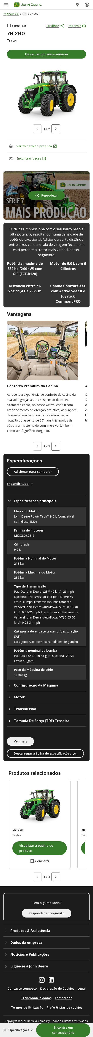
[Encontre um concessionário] (77, 4)
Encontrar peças (28, 158)
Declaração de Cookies (57, 988)
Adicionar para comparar (33, 472)
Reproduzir (49, 195)
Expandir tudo (18, 484)
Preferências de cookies (64, 1007)
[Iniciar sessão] (87, 4)
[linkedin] (51, 980)
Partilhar (52, 26)
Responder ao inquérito (46, 913)
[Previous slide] (37, 128)
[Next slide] (55, 128)
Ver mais (20, 741)
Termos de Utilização (27, 1007)
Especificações (18, 1030)
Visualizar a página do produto (36, 848)
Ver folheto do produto (34, 146)
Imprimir (74, 26)
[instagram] (41, 980)
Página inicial (11, 14)
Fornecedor (63, 998)
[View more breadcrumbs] (24, 14)
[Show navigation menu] (6, 4)
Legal (82, 988)
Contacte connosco (22, 988)
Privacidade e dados (36, 998)
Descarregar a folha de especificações (42, 753)
